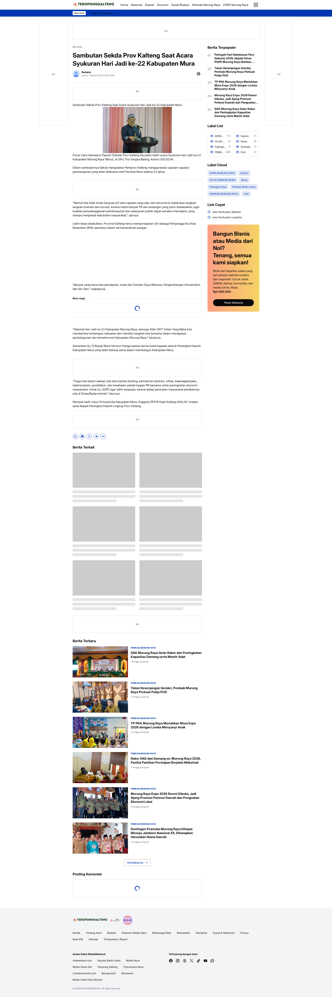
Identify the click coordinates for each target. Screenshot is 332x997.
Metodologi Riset (161, 932)
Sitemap (93, 939)
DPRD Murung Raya (235, 5)
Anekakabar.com (82, 960)
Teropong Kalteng (107, 966)
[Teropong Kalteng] (94, 5)
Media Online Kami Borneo (87, 979)
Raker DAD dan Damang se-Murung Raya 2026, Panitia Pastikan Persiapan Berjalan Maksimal (166, 760)
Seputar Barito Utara (109, 960)
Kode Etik (78, 939)
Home (124, 5)
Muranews (127, 973)
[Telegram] (96, 436)
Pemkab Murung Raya (206, 5)
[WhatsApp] (75, 436)
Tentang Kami (94, 932)
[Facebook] (82, 436)
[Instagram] (178, 961)
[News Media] (127, 920)
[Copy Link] (103, 436)
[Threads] (185, 961)
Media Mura (133, 960)
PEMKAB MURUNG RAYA (143, 647)
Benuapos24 (109, 973)
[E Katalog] (115, 920)
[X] (89, 436)
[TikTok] (198, 961)
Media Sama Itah (82, 966)
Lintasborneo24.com (84, 973)
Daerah (149, 5)
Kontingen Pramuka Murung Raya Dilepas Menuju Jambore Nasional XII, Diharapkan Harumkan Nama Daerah (162, 833)
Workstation (183, 932)
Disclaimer (201, 932)
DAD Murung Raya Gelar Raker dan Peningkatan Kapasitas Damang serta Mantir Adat (166, 655)
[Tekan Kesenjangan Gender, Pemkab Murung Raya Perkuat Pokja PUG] (100, 697)
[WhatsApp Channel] (212, 961)
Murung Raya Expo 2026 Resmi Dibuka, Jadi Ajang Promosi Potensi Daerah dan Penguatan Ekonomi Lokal (165, 798)
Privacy (244, 932)
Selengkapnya (135, 862)
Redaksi (111, 932)
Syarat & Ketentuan (224, 932)
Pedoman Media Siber (134, 932)
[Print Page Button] (198, 73)
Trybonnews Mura (133, 966)
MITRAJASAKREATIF (91, 988)
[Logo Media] (90, 920)
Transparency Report (115, 939)
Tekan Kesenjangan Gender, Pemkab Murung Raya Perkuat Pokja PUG (164, 690)
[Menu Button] (255, 4)
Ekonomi (162, 5)
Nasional (136, 5)
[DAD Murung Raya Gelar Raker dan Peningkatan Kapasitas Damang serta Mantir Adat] (100, 661)
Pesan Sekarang (233, 302)
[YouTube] (205, 961)
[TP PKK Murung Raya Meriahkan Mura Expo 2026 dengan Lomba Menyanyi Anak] (100, 732)
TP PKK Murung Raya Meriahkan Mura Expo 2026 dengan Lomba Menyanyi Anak (163, 725)
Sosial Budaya (180, 5)
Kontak (76, 932)
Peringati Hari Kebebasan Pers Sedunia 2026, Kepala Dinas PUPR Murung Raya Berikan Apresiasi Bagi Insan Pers (234, 58)
